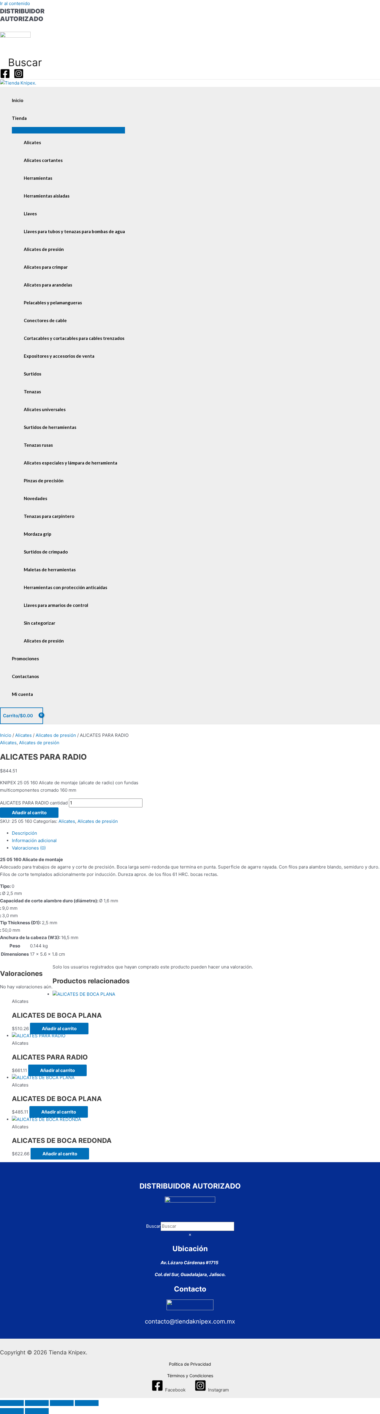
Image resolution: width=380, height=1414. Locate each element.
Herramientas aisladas (46, 195)
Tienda (19, 118)
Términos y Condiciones (190, 1375)
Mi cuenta (22, 694)
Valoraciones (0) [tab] (29, 848)
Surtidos (32, 373)
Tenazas (32, 391)
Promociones (25, 658)
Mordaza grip (37, 534)
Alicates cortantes (43, 160)
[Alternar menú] (68, 130)
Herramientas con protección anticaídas (65, 587)
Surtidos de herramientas (50, 427)
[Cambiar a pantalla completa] (37, 1403)
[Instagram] (19, 77)
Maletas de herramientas (50, 569)
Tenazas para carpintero (49, 516)
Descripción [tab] (24, 833)
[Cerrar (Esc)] (87, 1403)
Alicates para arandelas (48, 284)
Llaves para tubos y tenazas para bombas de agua (74, 231)
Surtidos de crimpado (46, 551)
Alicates (32, 142)
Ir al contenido (15, 3)
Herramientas (38, 178)
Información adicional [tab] (34, 840)
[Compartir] (62, 1403)
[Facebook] (5, 77)
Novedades (35, 498)
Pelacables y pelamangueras (53, 302)
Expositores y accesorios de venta (59, 356)
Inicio (17, 100)
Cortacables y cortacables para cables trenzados (74, 338)
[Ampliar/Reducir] (12, 1403)
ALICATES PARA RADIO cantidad (34, 803)
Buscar (153, 1226)
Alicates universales (45, 409)
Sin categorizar (39, 623)
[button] (21, 62)
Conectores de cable (45, 320)
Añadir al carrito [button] (59, 1028)
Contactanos (25, 676)
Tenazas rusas (38, 445)
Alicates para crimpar (46, 267)
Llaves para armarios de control (56, 605)
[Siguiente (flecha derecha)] (37, 1411)
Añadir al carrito (29, 812)
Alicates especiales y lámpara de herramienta (70, 462)
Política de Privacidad (190, 1364)
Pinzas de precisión (44, 480)
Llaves (30, 213)
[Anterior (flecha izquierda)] (12, 1411)
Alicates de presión (44, 249)
